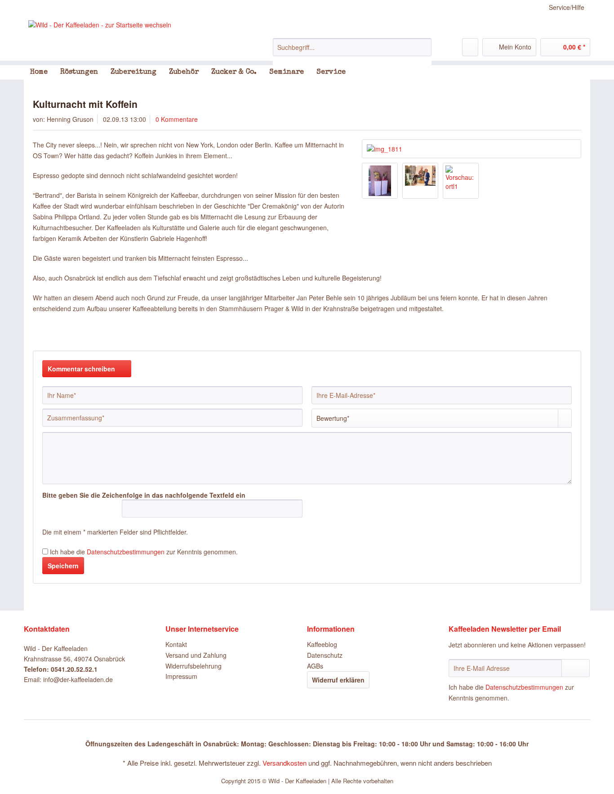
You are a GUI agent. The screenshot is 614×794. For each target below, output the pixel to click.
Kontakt (176, 644)
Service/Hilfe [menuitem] (566, 7)
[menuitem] (352, 51)
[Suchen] (423, 47)
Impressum (181, 676)
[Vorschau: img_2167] (380, 181)
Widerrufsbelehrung (193, 665)
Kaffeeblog (322, 644)
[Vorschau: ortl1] (461, 181)
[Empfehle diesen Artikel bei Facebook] (575, 334)
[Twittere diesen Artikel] (562, 334)
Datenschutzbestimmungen (126, 551)
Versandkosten (285, 762)
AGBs (315, 665)
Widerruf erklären (338, 679)
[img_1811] (471, 148)
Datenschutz (325, 655)
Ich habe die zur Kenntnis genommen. (144, 551)
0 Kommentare (177, 119)
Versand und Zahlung (196, 655)
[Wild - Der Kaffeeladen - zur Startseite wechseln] (99, 24)
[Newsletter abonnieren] (575, 668)
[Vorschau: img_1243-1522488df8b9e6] (420, 181)
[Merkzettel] (470, 47)
